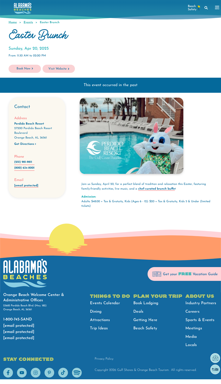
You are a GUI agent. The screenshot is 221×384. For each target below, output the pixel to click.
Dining (96, 312)
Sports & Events (199, 320)
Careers (192, 312)
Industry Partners (200, 303)
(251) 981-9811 (23, 162)
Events (28, 22)
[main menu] (217, 8)
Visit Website (57, 68)
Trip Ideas (99, 328)
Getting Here (145, 320)
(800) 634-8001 (24, 168)
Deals (138, 312)
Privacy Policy (104, 358)
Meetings (193, 328)
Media (191, 337)
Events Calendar (105, 303)
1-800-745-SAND (17, 319)
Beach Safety (145, 328)
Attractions (100, 320)
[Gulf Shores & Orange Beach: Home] (22, 9)
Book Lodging (145, 303)
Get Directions (24, 144)
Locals (191, 345)
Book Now (23, 68)
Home (13, 22)
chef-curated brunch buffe (156, 188)
